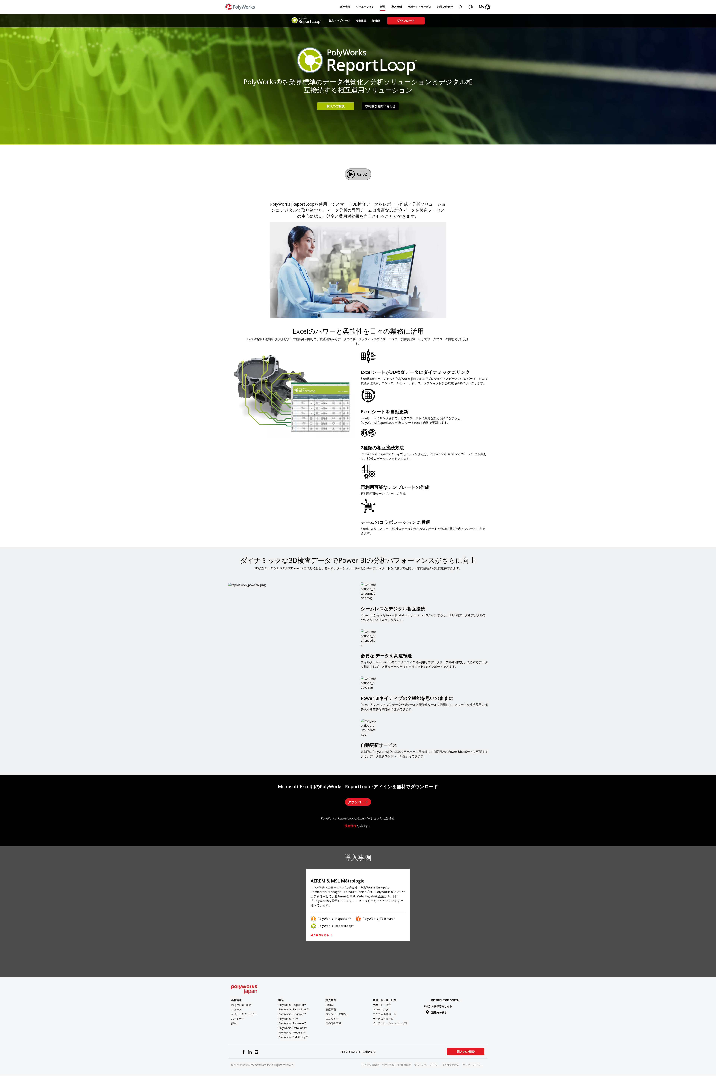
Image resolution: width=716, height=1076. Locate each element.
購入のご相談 (336, 106)
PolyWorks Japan (241, 1004)
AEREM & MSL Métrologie (338, 881)
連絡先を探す (439, 1012)
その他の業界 (333, 1023)
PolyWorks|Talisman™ (379, 919)
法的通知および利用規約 (396, 1065)
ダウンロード (406, 21)
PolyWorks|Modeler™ (291, 1032)
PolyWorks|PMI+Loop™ (293, 1037)
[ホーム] (240, 6)
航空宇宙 (331, 1009)
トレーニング (380, 1009)
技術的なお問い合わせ (380, 106)
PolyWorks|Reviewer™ (292, 1014)
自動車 (329, 1004)
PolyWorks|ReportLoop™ (336, 926)
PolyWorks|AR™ (288, 1018)
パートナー (237, 1018)
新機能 (376, 20)
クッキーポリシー (472, 1065)
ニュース (236, 1009)
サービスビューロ (383, 1018)
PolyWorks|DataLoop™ (292, 1028)
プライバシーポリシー (427, 1065)
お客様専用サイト (441, 1006)
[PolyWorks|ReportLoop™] (306, 20)
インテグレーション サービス (390, 1023)
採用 (233, 1023)
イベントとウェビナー (244, 1014)
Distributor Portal (445, 1000)
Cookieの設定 (451, 1065)
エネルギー (332, 1018)
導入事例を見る (320, 935)
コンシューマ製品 (336, 1014)
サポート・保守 (382, 1004)
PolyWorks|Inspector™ (334, 919)
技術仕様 (361, 20)
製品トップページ (339, 20)
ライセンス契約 (370, 1065)
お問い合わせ (445, 6)
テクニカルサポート (384, 1014)
